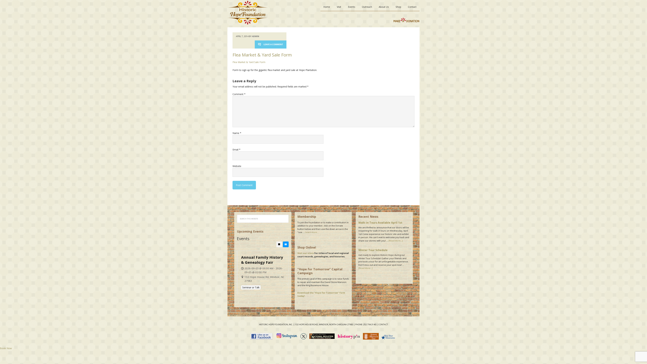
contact (383, 324)
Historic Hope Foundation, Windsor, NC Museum (247, 13)
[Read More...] (396, 240)
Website (237, 166)
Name (237, 133)
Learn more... (311, 232)
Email (236, 149)
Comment (239, 94)
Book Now (6, 348)
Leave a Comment (273, 44)
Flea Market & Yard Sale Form (249, 62)
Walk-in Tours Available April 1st (380, 222)
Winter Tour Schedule (373, 250)
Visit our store (305, 253)
